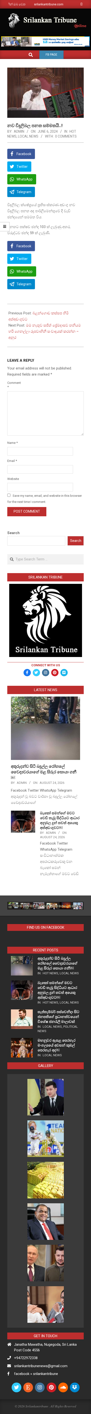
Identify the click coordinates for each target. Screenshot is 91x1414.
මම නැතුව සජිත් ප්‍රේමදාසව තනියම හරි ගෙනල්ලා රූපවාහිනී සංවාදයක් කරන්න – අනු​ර (44, 331)
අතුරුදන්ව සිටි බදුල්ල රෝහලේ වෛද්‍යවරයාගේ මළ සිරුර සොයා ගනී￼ (43, 772)
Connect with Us (45, 665)
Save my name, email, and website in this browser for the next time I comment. (44, 499)
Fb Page (51, 54)
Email (12, 461)
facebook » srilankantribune (36, 1374)
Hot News (50, 973)
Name (12, 443)
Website (13, 479)
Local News (28, 136)
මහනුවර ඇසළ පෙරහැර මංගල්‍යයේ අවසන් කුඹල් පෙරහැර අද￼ (56, 1045)
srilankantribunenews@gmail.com (40, 1366)
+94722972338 (26, 1358)
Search (13, 533)
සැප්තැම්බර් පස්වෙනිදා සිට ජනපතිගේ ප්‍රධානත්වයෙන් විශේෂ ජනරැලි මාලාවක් (58, 1017)
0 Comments (66, 136)
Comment (13, 385)
